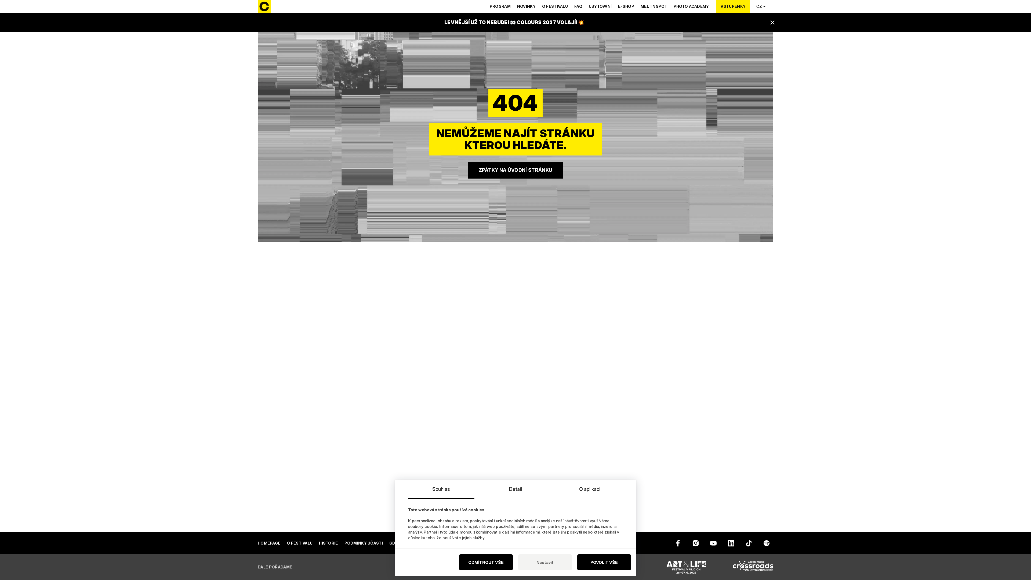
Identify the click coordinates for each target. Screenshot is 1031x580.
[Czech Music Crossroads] (753, 567)
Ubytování (600, 6)
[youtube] (713, 543)
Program (500, 6)
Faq (578, 6)
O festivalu (555, 6)
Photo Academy (691, 6)
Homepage (269, 543)
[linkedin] (731, 543)
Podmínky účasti (363, 543)
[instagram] (695, 543)
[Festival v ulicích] (686, 567)
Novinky (526, 6)
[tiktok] (749, 543)
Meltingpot (654, 6)
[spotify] (766, 543)
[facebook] (678, 543)
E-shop (626, 6)
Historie (328, 543)
